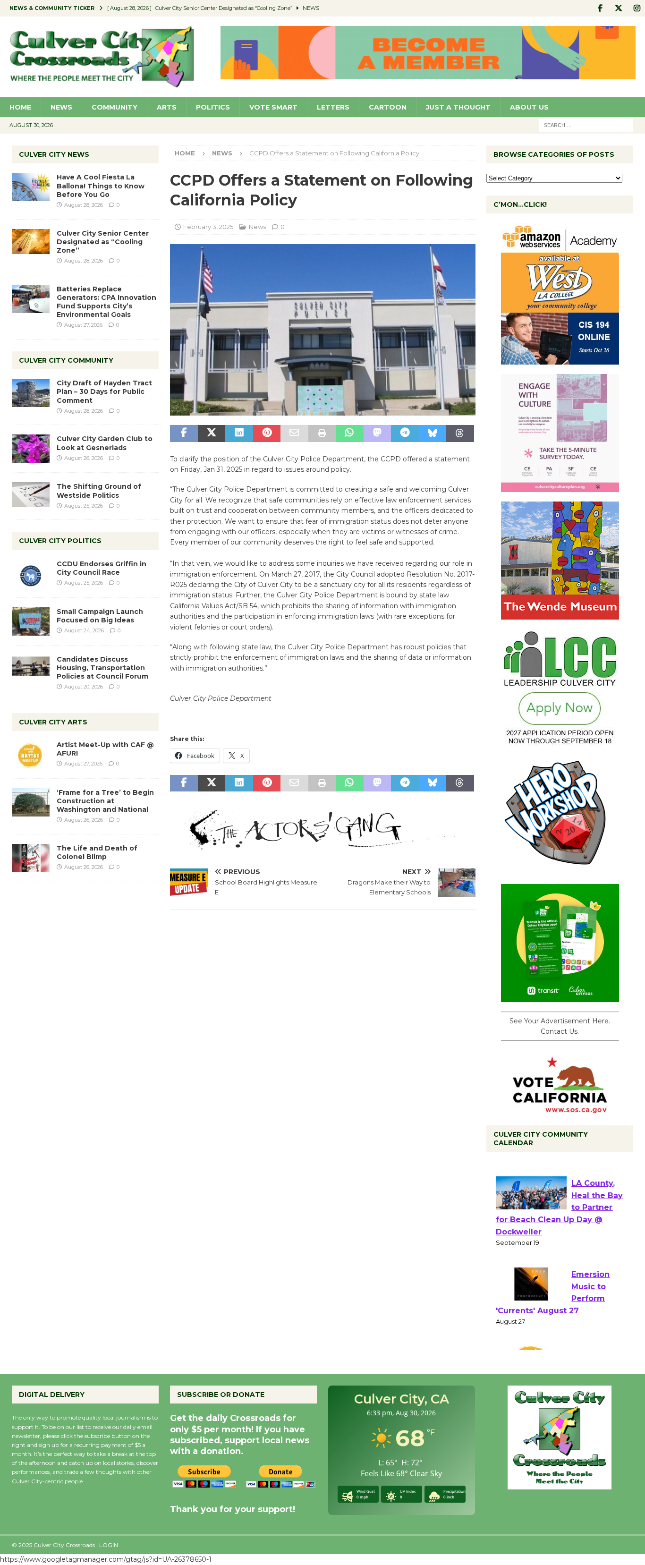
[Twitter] (618, 8)
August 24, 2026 (84, 630)
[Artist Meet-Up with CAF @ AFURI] (31, 754)
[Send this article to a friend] (294, 433)
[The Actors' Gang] (322, 844)
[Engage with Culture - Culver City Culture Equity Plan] (560, 487)
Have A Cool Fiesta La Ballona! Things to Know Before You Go (100, 185)
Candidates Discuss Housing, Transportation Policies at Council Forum (102, 667)
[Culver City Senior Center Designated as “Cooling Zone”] (31, 241)
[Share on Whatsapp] (349, 433)
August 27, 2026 (83, 325)
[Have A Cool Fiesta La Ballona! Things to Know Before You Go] (31, 187)
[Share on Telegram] (404, 433)
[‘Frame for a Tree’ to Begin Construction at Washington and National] (31, 802)
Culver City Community (66, 360)
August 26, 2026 (83, 458)
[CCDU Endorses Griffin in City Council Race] (31, 574)
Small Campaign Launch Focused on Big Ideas (100, 615)
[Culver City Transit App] (560, 997)
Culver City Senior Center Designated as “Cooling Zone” (103, 242)
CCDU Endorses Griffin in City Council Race (101, 568)
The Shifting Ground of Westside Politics (99, 490)
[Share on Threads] (460, 433)
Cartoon (388, 107)
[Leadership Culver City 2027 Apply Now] (560, 742)
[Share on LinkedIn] (239, 433)
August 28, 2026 (83, 205)
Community (114, 107)
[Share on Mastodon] (377, 433)
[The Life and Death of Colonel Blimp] (31, 858)
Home (20, 107)
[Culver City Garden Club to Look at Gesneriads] (31, 448)
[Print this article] (322, 433)
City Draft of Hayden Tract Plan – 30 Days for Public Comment (104, 391)
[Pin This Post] (266, 433)
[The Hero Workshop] (560, 869)
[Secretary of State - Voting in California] (560, 1108)
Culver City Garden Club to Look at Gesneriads (105, 442)
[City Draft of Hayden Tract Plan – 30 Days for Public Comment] (31, 393)
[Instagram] (636, 8)
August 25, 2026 (83, 505)
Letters (333, 107)
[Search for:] (586, 124)
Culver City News (54, 154)
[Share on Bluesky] (432, 433)
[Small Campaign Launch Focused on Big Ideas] (31, 621)
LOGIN (108, 1544)
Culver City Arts (53, 722)
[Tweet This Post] (211, 433)
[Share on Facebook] (183, 433)
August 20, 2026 (83, 686)
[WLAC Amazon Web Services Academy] (560, 359)
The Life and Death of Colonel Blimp (97, 852)
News (61, 107)
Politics (213, 107)
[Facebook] (600, 8)
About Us (529, 107)
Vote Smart (273, 107)
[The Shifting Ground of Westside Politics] (31, 494)
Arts (167, 107)
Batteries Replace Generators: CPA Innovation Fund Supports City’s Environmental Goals (106, 302)
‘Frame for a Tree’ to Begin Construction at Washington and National (105, 801)
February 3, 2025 (208, 226)
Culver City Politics (60, 540)
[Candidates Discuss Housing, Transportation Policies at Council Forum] (31, 669)
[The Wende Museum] (560, 614)
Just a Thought (458, 107)
